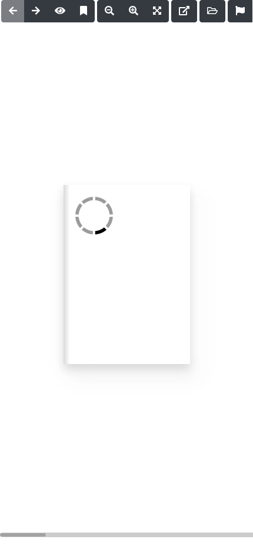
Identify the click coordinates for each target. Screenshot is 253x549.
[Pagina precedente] (13, 11)
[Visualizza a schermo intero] (157, 11)
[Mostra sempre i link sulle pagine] (60, 11)
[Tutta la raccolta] (212, 11)
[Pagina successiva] (36, 11)
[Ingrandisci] (133, 11)
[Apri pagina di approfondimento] (184, 11)
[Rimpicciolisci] (109, 11)
